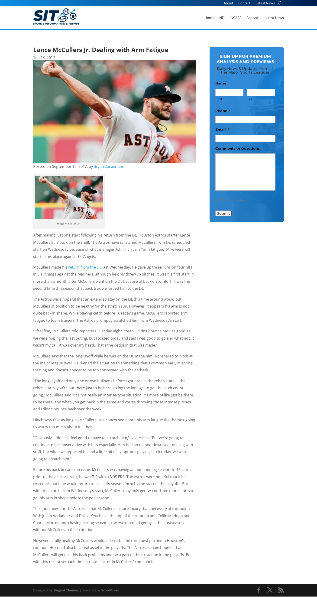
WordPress (110, 590)
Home (209, 18)
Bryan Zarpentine (109, 166)
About (228, 3)
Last (250, 99)
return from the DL (84, 267)
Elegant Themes (66, 590)
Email (222, 129)
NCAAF (236, 18)
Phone (222, 111)
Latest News (265, 3)
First (219, 99)
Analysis (252, 18)
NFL (222, 18)
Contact (244, 3)
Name (220, 83)
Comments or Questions (237, 148)
